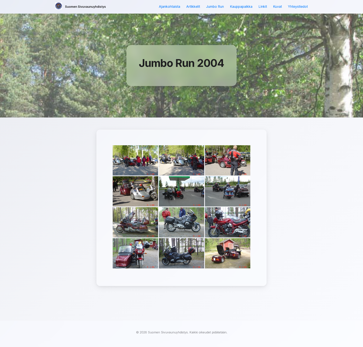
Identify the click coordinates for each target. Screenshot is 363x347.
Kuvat (277, 7)
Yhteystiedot (298, 7)
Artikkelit (193, 7)
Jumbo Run (215, 7)
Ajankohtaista (169, 7)
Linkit (262, 7)
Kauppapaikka (241, 7)
